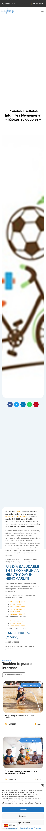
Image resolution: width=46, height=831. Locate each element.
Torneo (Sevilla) (15, 604)
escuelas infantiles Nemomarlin (16, 516)
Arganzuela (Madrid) (17, 614)
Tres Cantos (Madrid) (17, 607)
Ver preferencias (23, 822)
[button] (42, 786)
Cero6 (18, 511)
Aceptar (23, 810)
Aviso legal (37, 828)
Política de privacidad (26, 828)
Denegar (23, 816)
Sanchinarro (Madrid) (17, 609)
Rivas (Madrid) (15, 612)
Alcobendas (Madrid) (17, 602)
